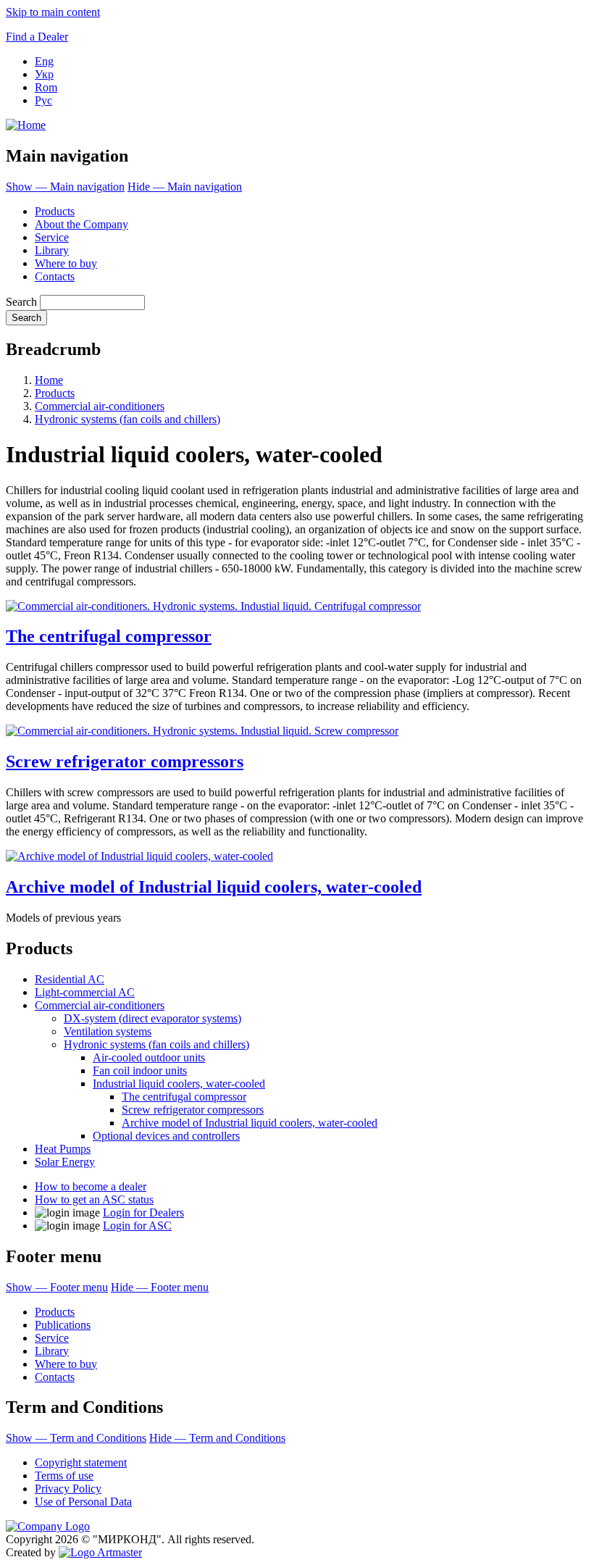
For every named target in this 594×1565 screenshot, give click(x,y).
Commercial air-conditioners (99, 406)
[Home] (26, 125)
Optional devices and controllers (166, 1136)
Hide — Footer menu (160, 1287)
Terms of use (64, 1475)
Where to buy (66, 263)
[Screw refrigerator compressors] (202, 731)
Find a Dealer (37, 36)
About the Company (81, 224)
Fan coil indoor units (140, 1070)
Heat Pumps (63, 1149)
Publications (63, 1325)
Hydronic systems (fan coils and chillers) (127, 419)
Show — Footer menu (57, 1287)
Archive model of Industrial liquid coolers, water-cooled (214, 886)
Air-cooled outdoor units (149, 1057)
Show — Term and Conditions (76, 1438)
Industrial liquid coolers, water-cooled (179, 1083)
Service (52, 237)
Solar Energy (65, 1162)
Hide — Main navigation (184, 186)
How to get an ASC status (94, 1199)
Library (52, 250)
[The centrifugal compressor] (213, 606)
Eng (44, 61)
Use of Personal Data (83, 1501)
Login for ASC (137, 1225)
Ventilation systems (107, 1031)
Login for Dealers (143, 1212)
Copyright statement (81, 1462)
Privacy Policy (68, 1488)
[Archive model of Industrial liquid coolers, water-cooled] (139, 856)
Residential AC (69, 979)
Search (21, 302)
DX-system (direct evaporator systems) (152, 1018)
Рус (43, 100)
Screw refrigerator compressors (124, 761)
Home (49, 380)
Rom (46, 87)
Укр (44, 74)
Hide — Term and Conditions (217, 1438)
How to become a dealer (90, 1186)
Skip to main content (53, 12)
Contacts (55, 276)
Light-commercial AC (85, 992)
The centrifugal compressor (109, 636)
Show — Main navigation (65, 186)
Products (55, 211)
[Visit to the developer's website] (100, 1552)
